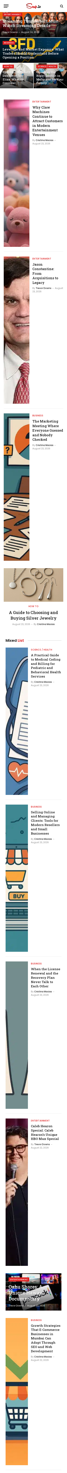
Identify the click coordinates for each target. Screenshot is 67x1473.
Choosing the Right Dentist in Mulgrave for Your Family (49, 77)
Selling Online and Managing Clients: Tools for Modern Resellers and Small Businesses (45, 823)
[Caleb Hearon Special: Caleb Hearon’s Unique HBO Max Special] (17, 1192)
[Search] (61, 6)
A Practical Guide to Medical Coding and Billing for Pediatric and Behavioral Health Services (46, 665)
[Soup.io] (33, 6)
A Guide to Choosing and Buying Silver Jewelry (33, 615)
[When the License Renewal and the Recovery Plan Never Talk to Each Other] (17, 1035)
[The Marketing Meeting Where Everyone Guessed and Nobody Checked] (16, 487)
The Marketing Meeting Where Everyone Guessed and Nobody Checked (47, 430)
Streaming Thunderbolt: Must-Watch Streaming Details (31, 23)
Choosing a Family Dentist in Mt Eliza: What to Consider (16, 77)
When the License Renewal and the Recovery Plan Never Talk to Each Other (45, 977)
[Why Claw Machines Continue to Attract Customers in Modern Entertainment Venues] (16, 173)
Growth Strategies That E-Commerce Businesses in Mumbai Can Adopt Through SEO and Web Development (45, 1338)
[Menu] (6, 6)
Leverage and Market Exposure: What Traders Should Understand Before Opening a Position (33, 53)
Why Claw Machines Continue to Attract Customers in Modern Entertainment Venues (47, 121)
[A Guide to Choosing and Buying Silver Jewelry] (33, 585)
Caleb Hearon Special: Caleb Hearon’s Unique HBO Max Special (45, 1132)
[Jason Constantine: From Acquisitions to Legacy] (16, 330)
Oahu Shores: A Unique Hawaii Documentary (26, 1293)
